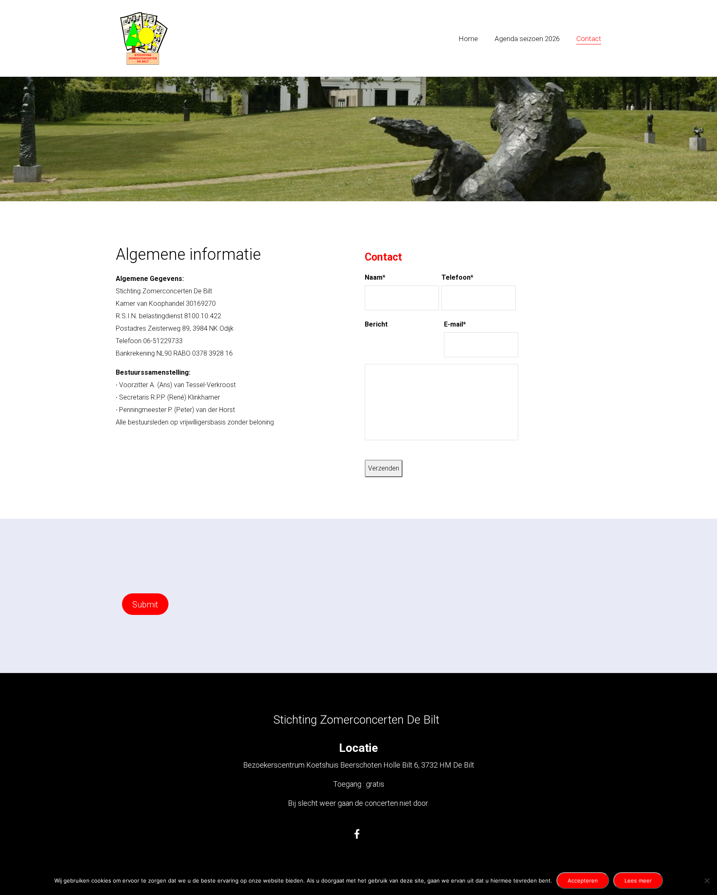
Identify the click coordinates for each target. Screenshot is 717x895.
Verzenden (383, 468)
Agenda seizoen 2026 (527, 38)
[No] (706, 880)
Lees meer (638, 880)
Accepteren (583, 880)
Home (468, 38)
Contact (588, 38)
